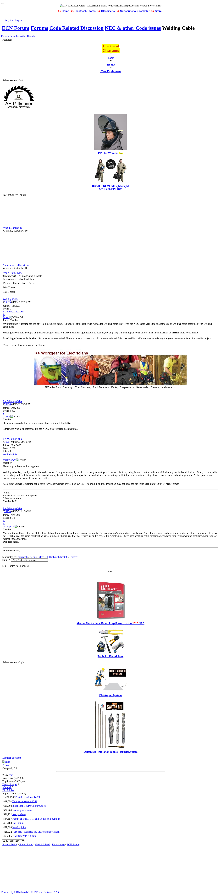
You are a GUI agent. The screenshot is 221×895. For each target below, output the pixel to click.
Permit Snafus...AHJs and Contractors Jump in (36, 818)
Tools (111, 57)
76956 (7, 404)
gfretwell (43, 557)
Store (158, 11)
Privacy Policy (9, 844)
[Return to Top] (2, 3)
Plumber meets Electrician (15, 265)
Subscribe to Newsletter (134, 11)
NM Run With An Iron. (24, 835)
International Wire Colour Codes (29, 805)
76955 (7, 302)
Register (9, 20)
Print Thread (9, 287)
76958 (7, 511)
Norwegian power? (22, 810)
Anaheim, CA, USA (13, 311)
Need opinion (19, 827)
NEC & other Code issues (133, 28)
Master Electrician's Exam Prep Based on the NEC (110, 623)
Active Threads (27, 36)
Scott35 (64, 557)
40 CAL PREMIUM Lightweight (110, 186)
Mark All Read (42, 844)
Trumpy (73, 557)
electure (34, 557)
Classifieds (108, 11)
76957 (7, 441)
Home (65, 11)
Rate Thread (9, 291)
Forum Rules (26, 844)
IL (4, 520)
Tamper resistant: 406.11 (24, 801)
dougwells (23, 557)
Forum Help (58, 844)
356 (11, 775)
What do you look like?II (27, 797)
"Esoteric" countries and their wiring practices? (36, 831)
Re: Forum (17, 823)
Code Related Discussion (76, 28)
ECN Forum (15, 28)
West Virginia (10, 454)
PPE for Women (108, 153)
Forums (39, 28)
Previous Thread (11, 283)
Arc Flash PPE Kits (110, 189)
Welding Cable (10, 299)
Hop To (6, 559)
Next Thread (28, 283)
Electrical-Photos (85, 11)
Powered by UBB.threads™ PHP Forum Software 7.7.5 (30, 892)
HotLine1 (54, 557)
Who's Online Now (12, 272)
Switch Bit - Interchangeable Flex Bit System (110, 752)
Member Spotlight (11, 757)
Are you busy (19, 814)
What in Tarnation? (12, 227)
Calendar (14, 36)
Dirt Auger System (110, 695)
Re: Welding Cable (12, 401)
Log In (18, 20)
